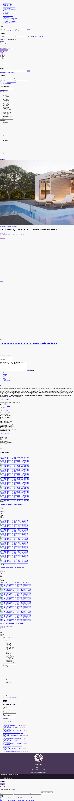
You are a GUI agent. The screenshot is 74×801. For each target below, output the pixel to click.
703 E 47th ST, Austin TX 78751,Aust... (12, 727)
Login (29, 29)
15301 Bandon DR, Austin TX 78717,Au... (13, 733)
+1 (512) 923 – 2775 (40, 769)
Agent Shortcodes (7, 5)
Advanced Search (7, 3)
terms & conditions (39, 36)
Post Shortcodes (6, 17)
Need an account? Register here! (7, 30)
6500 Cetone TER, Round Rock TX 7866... (13, 751)
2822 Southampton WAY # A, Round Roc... (13, 743)
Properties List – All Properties (10, 18)
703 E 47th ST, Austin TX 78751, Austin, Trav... (11, 504)
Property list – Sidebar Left (9, 19)
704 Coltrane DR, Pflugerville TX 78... (12, 725)
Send (1, 795)
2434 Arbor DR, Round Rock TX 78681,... (13, 748)
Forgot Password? (19, 30)
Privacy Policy (6, 777)
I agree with (36, 36)
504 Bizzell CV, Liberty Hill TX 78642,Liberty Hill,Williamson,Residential (17, 800)
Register (2, 41)
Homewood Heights (4, 626)
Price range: (67, 157)
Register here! (3, 72)
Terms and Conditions (8, 778)
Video (4, 379)
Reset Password (3, 50)
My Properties (6, 14)
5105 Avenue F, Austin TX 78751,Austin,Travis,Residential (28, 343)
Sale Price (5, 707)
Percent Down (6, 710)
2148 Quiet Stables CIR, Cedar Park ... (12, 738)
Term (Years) (6, 712)
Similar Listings (6, 380)
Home (4, 62)
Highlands (22, 234)
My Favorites (6, 12)
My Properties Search (8, 16)
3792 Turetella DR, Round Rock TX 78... (12, 746)
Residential (14, 226)
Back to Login (3, 43)
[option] (37, 240)
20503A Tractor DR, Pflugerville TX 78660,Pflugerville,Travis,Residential (17, 797)
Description (5, 372)
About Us (5, 1)
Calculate (5, 718)
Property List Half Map (8, 22)
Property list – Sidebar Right (9, 21)
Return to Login (3, 51)
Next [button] (2, 281)
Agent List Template (7, 4)
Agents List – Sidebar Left (9, 7)
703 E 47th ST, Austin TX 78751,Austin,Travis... (12, 567)
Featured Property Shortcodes (9, 9)
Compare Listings (7, 8)
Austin (17, 234)
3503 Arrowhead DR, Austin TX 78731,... (12, 730)
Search (4, 701)
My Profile (5, 13)
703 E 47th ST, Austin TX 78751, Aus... (12, 740)
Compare (2, 784)
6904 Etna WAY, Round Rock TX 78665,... (13, 735)
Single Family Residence (5, 226)
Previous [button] (2, 238)
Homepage (5, 10)
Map (4, 378)
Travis (8, 406)
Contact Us (6, 65)
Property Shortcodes (7, 23)
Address (5, 374)
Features (5, 376)
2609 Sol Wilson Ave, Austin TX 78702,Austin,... (11, 623)
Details (4, 375)
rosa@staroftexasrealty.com (40, 772)
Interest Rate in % (7, 715)
